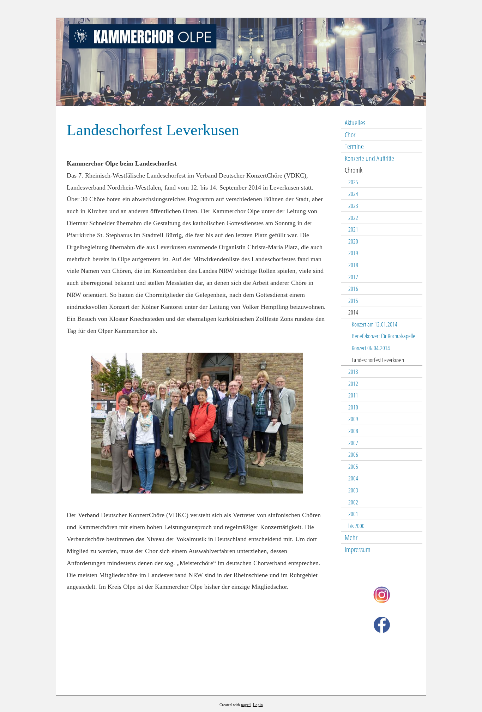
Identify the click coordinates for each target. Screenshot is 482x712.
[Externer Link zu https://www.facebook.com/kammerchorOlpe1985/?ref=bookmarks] (382, 631)
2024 (353, 194)
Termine (354, 146)
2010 (353, 407)
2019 (353, 253)
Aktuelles (355, 122)
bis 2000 (356, 526)
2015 (353, 301)
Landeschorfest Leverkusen (378, 360)
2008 (353, 431)
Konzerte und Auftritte (369, 158)
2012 (353, 383)
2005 (353, 466)
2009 (353, 419)
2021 (353, 229)
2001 (353, 514)
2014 (353, 312)
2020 (353, 241)
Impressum (357, 549)
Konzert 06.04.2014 (371, 348)
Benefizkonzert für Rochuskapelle (383, 336)
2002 (353, 502)
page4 (246, 705)
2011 (353, 395)
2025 (353, 182)
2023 (353, 206)
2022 (353, 218)
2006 (353, 454)
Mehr (351, 537)
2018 (353, 265)
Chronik (353, 170)
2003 (353, 490)
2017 (353, 277)
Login (258, 705)
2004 (353, 478)
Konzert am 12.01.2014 (374, 324)
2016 (353, 289)
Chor (350, 134)
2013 (353, 371)
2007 (353, 443)
